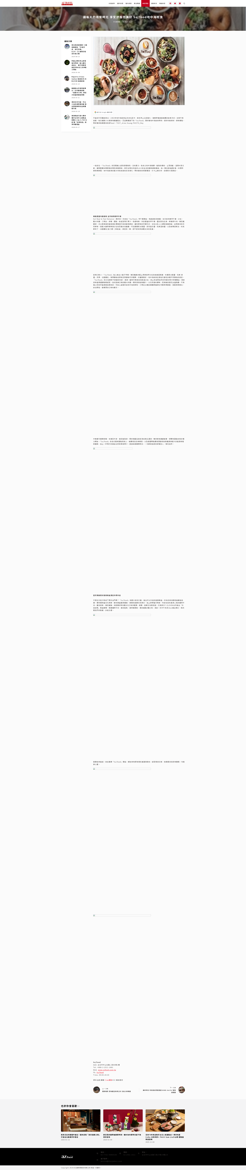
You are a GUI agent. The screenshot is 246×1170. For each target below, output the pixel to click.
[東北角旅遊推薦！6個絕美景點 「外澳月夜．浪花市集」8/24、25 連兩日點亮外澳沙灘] (67, 46)
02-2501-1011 (129, 1155)
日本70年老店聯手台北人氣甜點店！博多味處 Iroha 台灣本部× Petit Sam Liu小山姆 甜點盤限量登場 (165, 1137)
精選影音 (162, 3)
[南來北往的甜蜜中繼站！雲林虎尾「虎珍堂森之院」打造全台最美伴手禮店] (80, 1120)
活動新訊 (154, 3)
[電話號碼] (180, 3)
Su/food (100, 1072)
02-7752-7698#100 (109, 1155)
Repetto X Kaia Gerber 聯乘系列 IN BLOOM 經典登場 (79, 79)
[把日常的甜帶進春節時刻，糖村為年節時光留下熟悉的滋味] (123, 1120)
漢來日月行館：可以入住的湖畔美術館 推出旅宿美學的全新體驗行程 (79, 105)
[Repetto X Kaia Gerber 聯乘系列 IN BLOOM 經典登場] (67, 78)
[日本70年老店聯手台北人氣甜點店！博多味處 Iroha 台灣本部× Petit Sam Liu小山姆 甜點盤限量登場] (165, 1120)
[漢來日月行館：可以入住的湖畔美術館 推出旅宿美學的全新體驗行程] (67, 103)
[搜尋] (184, 3)
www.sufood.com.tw (107, 1070)
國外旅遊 (120, 3)
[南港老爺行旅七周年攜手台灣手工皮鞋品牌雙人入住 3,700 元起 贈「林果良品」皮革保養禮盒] (67, 117)
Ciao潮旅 (108, 1080)
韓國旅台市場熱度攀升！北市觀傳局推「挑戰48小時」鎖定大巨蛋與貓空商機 (79, 91)
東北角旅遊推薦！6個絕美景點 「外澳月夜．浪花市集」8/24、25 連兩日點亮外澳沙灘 (79, 49)
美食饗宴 (146, 3)
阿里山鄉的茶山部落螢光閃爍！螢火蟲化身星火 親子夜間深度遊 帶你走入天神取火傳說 (79, 65)
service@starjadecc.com (111, 1161)
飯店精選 (137, 3)
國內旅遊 (129, 3)
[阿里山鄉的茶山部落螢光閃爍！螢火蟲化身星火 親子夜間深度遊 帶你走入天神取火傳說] (67, 62)
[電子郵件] (175, 3)
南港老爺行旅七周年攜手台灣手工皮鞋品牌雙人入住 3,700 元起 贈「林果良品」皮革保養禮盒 (79, 120)
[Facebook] (170, 3)
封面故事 (112, 3)
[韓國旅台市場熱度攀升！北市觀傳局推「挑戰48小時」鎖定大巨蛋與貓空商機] (67, 90)
